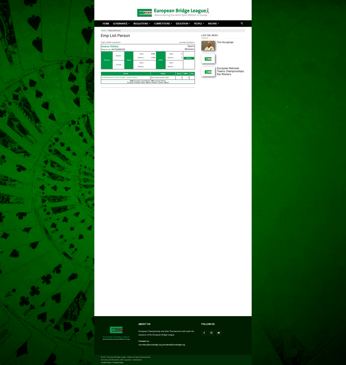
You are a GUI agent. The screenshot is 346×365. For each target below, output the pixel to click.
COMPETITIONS (162, 23)
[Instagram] (211, 333)
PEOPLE (198, 23)
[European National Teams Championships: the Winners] (213, 71)
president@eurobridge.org (173, 344)
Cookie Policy (106, 362)
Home (106, 23)
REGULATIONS (141, 23)
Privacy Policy (118, 362)
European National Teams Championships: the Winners (230, 71)
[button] (242, 23)
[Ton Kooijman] (213, 45)
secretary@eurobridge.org (150, 344)
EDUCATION (182, 23)
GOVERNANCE (120, 23)
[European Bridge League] (173, 12)
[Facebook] (204, 333)
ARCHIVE (212, 23)
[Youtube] (218, 333)
